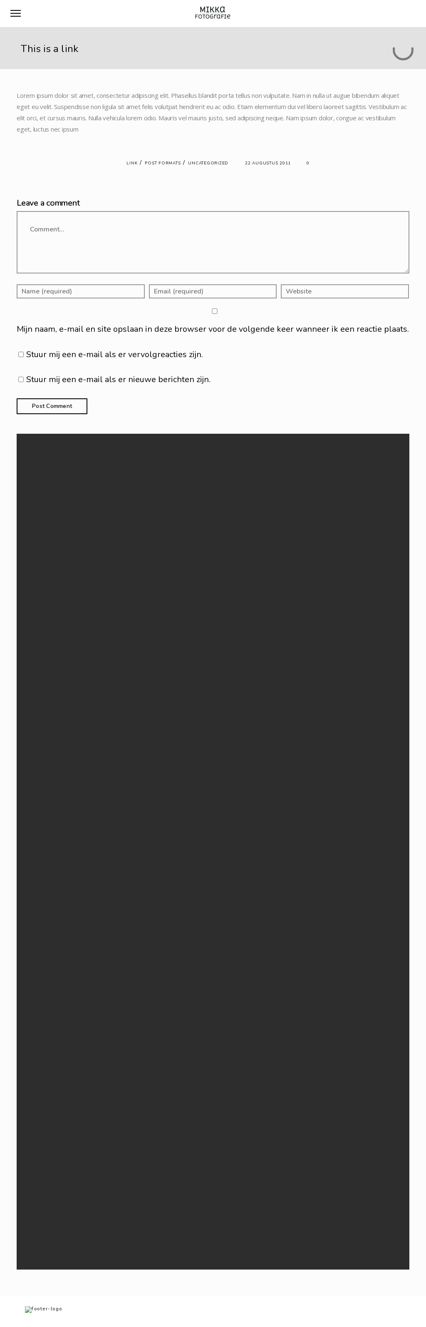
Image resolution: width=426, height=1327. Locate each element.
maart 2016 (147, 664)
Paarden (144, 1204)
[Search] (280, 480)
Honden (144, 1184)
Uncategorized (208, 163)
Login (140, 878)
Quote (141, 802)
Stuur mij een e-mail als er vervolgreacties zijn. (114, 354)
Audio (141, 741)
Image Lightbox (152, 553)
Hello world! (148, 533)
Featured (145, 751)
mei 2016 (145, 655)
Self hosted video (154, 563)
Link (131, 163)
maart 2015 (147, 674)
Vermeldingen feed (156, 888)
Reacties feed (150, 898)
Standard (145, 812)
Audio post (147, 573)
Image (141, 771)
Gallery (142, 761)
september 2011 (153, 685)
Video (141, 832)
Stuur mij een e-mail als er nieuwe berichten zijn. (118, 379)
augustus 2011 (151, 695)
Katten (141, 1194)
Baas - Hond (148, 1164)
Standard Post (151, 543)
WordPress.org (152, 908)
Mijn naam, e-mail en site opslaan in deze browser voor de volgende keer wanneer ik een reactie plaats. (213, 329)
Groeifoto (146, 1174)
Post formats (163, 163)
